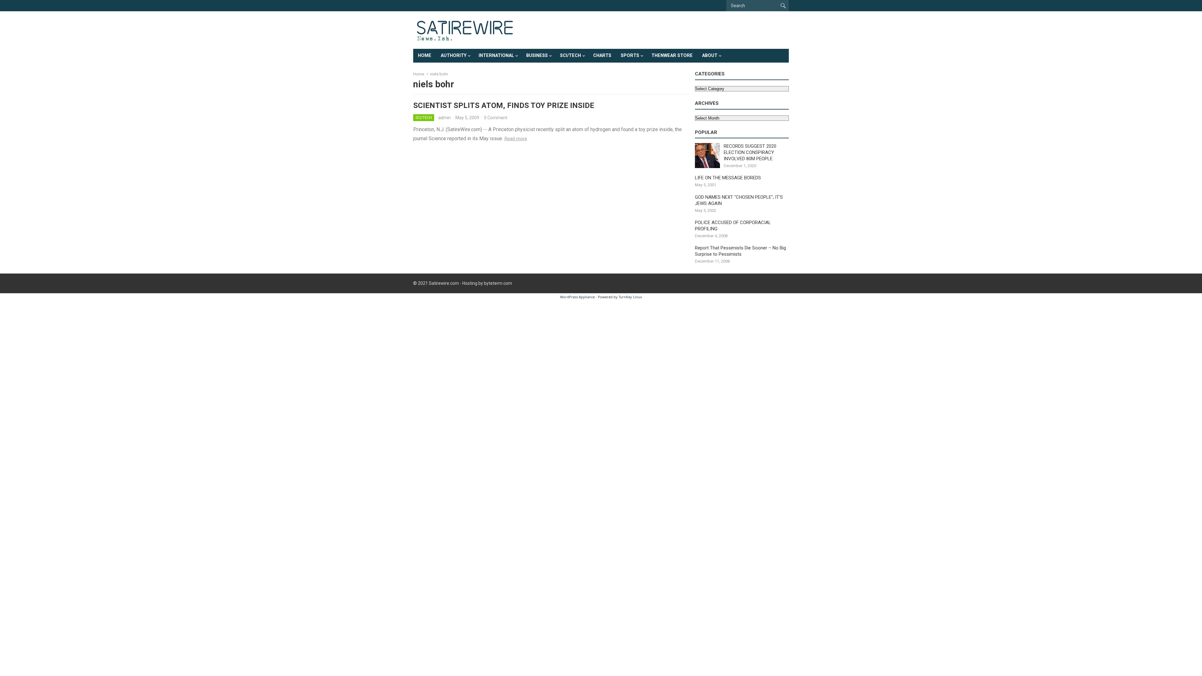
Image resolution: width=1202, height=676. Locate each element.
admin (444, 117)
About (709, 55)
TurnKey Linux (630, 296)
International (496, 55)
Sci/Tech (570, 55)
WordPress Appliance (577, 296)
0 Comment (495, 117)
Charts (602, 55)
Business (537, 55)
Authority (453, 55)
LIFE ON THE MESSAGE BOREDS (728, 178)
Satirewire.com (444, 283)
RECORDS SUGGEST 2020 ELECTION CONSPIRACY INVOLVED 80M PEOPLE (750, 152)
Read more (515, 138)
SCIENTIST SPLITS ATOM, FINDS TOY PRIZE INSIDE (503, 105)
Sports (630, 55)
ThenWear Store (672, 55)
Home (424, 55)
